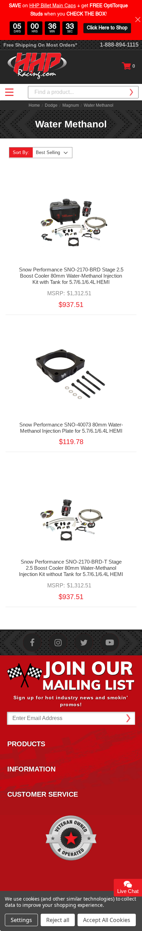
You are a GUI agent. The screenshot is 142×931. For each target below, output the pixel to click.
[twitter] (84, 642)
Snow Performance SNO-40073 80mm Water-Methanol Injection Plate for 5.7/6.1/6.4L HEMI (71, 428)
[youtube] (110, 642)
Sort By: (21, 152)
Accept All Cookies (106, 920)
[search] (131, 92)
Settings (21, 920)
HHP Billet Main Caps (52, 5)
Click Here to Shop (107, 28)
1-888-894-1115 (119, 45)
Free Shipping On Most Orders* (40, 45)
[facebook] (32, 642)
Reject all (57, 920)
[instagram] (58, 642)
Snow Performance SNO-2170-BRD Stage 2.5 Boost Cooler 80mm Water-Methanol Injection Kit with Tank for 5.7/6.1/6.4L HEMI (71, 276)
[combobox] (83, 92)
